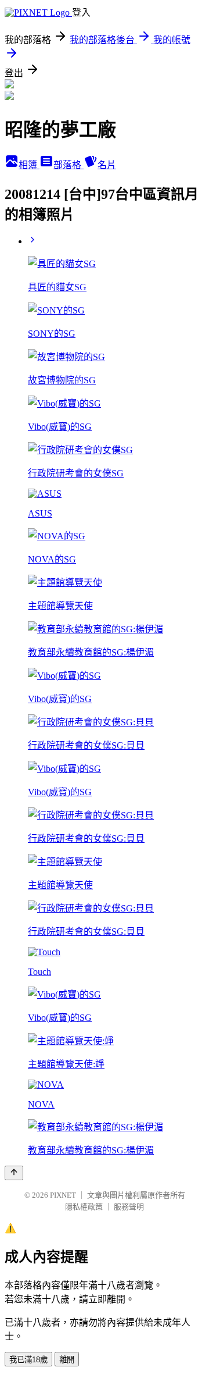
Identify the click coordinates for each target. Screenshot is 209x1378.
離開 (66, 1359)
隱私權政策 (84, 1206)
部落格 (68, 165)
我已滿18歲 (28, 1359)
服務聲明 (129, 1206)
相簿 (29, 165)
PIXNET (63, 1195)
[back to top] (14, 1173)
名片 (107, 165)
